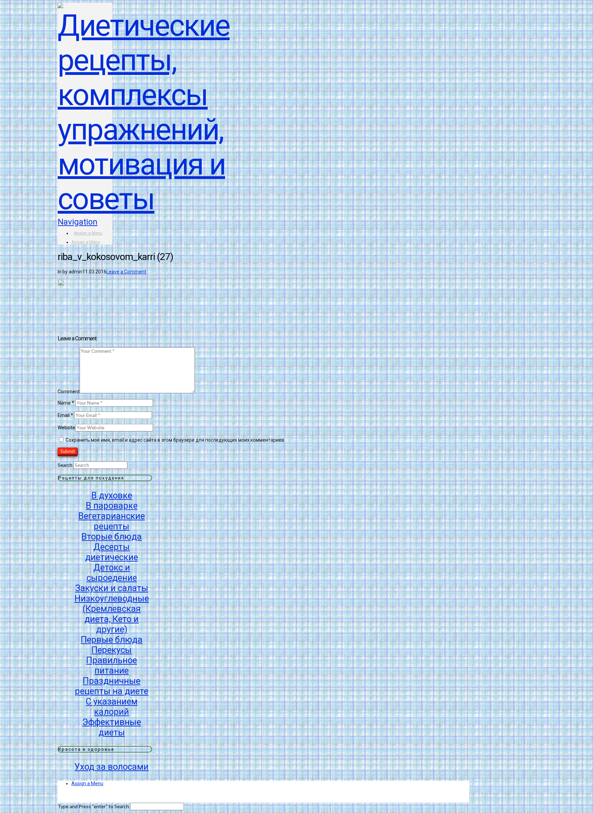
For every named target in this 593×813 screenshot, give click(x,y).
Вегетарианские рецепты (111, 521)
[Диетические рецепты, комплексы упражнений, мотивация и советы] (144, 199)
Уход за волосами (111, 766)
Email (65, 415)
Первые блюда (111, 639)
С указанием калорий (112, 706)
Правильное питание (111, 665)
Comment (69, 391)
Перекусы (111, 650)
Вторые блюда (111, 536)
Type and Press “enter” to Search (93, 806)
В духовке (111, 495)
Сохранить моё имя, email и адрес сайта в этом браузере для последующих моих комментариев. (175, 440)
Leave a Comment (126, 271)
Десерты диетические (111, 552)
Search (65, 465)
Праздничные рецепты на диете (111, 686)
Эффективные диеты (111, 727)
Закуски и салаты (111, 588)
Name (66, 403)
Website (66, 427)
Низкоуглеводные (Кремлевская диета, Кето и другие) (111, 613)
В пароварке (112, 505)
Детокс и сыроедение (111, 572)
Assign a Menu (88, 233)
